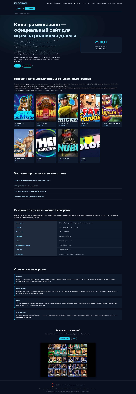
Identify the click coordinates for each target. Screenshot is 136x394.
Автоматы (77, 3)
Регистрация (27, 65)
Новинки (49, 3)
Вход (74, 338)
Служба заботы (67, 3)
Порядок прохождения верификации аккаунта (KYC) (32, 180)
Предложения (101, 3)
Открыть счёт (30, 8)
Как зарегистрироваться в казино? (26, 186)
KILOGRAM (20, 3)
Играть (18, 65)
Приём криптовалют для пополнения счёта (29, 196)
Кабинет (19, 8)
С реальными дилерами (115, 3)
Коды (93, 3)
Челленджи (57, 3)
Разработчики (86, 3)
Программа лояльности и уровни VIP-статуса (30, 191)
